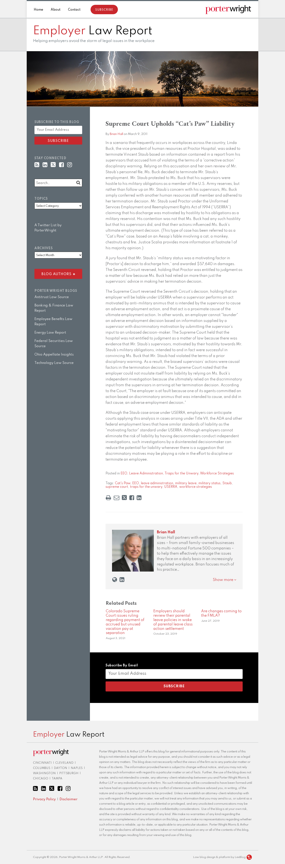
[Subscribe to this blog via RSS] (36, 165)
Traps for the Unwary (181, 473)
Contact (74, 9)
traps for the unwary (146, 487)
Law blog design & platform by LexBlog (219, 857)
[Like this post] (131, 498)
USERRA (170, 487)
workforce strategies (195, 487)
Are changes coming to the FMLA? (221, 613)
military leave (186, 483)
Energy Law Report (50, 332)
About (56, 9)
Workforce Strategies (217, 473)
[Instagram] (69, 165)
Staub (227, 483)
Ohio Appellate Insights (54, 354)
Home (38, 9)
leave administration (157, 483)
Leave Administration (146, 473)
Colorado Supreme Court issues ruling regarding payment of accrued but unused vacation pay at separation (125, 622)
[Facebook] (61, 165)
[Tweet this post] (124, 498)
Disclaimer (68, 799)
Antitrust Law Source (51, 297)
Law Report (92, 31)
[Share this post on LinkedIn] (139, 498)
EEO (124, 473)
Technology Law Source (54, 363)
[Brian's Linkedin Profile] (122, 580)
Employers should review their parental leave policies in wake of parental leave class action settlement (173, 619)
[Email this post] (116, 498)
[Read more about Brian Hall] (114, 580)
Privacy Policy (44, 799)
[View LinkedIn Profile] (45, 165)
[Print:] (108, 498)
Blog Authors (53, 273)
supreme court (117, 487)
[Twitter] (53, 165)
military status (209, 483)
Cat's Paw (122, 483)
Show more (223, 580)
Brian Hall (116, 134)
